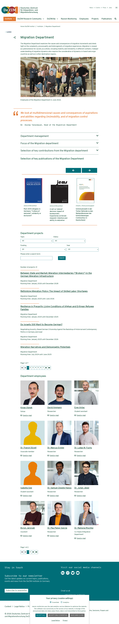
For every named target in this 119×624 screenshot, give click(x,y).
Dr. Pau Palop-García (57, 528)
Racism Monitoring (69, 19)
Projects (95, 19)
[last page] (49, 368)
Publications (107, 19)
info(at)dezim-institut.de (75, 595)
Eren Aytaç (79, 408)
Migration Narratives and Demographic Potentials (45, 347)
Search (61, 258)
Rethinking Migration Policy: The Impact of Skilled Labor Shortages (54, 291)
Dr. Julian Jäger (81, 488)
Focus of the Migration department (39, 143)
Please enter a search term (30, 254)
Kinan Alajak (26, 408)
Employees (84, 19)
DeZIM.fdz (51, 19)
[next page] (46, 368)
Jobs (110, 7)
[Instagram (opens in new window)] (68, 574)
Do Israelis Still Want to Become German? (41, 325)
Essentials (55, 602)
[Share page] (14, 37)
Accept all (40, 615)
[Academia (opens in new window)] (83, 574)
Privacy (65, 620)
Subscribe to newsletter (16, 591)
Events (98, 7)
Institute (8, 19)
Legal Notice (19, 607)
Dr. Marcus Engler (55, 448)
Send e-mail (27, 415)
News (91, 7)
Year (68, 245)
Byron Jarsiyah (27, 528)
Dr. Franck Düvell (28, 448)
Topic (22, 237)
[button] (73, 170)
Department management (35, 136)
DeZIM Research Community (29, 19)
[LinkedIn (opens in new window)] (63, 574)
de (116, 8)
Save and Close (77, 615)
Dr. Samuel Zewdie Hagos (59, 488)
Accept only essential (58, 615)
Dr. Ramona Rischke (83, 528)
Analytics (66, 602)
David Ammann (54, 408)
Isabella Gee (26, 488)
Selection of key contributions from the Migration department (54, 151)
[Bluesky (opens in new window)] (73, 574)
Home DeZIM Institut (27, 26)
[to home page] (19, 10)
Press (104, 7)
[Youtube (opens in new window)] (78, 574)
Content (8, 607)
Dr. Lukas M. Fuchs (83, 448)
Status (55, 237)
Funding (23, 245)
